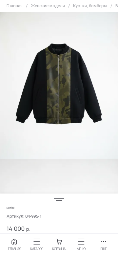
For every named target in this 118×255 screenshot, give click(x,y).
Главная (15, 5)
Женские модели (48, 5)
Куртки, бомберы (90, 5)
